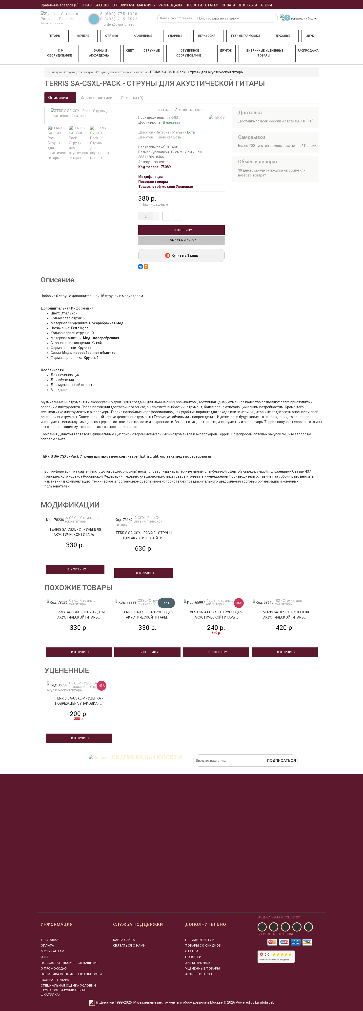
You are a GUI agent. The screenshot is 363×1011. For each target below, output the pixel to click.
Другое (226, 50)
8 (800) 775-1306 (119, 14)
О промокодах (54, 968)
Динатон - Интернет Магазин (166, 132)
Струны (111, 36)
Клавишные (143, 36)
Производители (200, 940)
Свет (130, 50)
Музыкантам (52, 951)
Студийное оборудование (188, 53)
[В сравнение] (178, 216)
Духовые (283, 36)
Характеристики (96, 97)
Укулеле (82, 36)
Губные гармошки (245, 36)
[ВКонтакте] (140, 266)
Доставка (50, 940)
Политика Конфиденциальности (71, 974)
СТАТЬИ (191, 951)
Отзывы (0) (132, 97)
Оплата (47, 945)
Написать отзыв (190, 110)
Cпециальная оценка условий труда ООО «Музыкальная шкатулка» (68, 990)
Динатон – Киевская (159, 137)
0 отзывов (166, 110)
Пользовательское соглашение (70, 963)
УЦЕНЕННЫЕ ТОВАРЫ (202, 968)
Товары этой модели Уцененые (165, 187)
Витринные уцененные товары (264, 53)
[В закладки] (166, 216)
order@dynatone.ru (118, 24)
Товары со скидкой (203, 945)
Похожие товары (153, 182)
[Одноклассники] (146, 266)
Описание (58, 97)
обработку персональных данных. (274, 769)
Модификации (150, 177)
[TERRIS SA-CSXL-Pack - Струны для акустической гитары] (57, 142)
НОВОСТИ (193, 957)
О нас (46, 957)
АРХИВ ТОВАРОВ (198, 974)
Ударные (175, 36)
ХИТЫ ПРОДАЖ (197, 963)
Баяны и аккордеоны (99, 53)
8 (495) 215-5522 (119, 19)
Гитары (54, 36)
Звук (310, 36)
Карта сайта (124, 940)
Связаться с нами (129, 945)
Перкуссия (206, 36)
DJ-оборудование (59, 53)
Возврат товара (55, 980)
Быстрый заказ (183, 240)
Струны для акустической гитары (121, 72)
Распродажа (308, 50)
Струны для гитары (79, 72)
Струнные (151, 50)
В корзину (182, 230)
